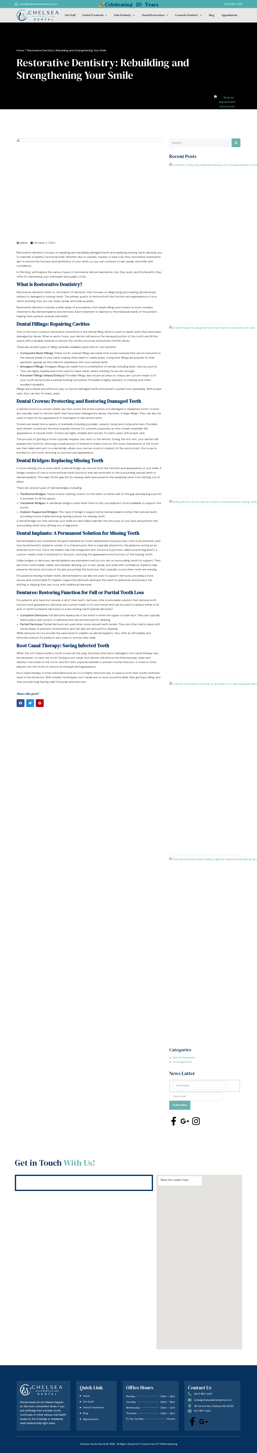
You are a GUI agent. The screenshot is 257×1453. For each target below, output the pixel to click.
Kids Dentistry (122, 15)
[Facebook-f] (173, 1121)
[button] (20, 703)
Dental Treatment (93, 15)
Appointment (229, 15)
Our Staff (70, 15)
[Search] (236, 142)
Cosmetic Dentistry (186, 15)
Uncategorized (182, 1062)
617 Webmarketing (166, 1443)
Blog (211, 15)
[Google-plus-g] (184, 1121)
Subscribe (180, 1105)
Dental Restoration (153, 15)
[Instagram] (196, 1121)
